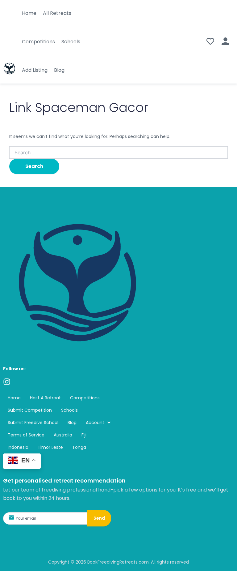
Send (99, 518)
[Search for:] (118, 153)
